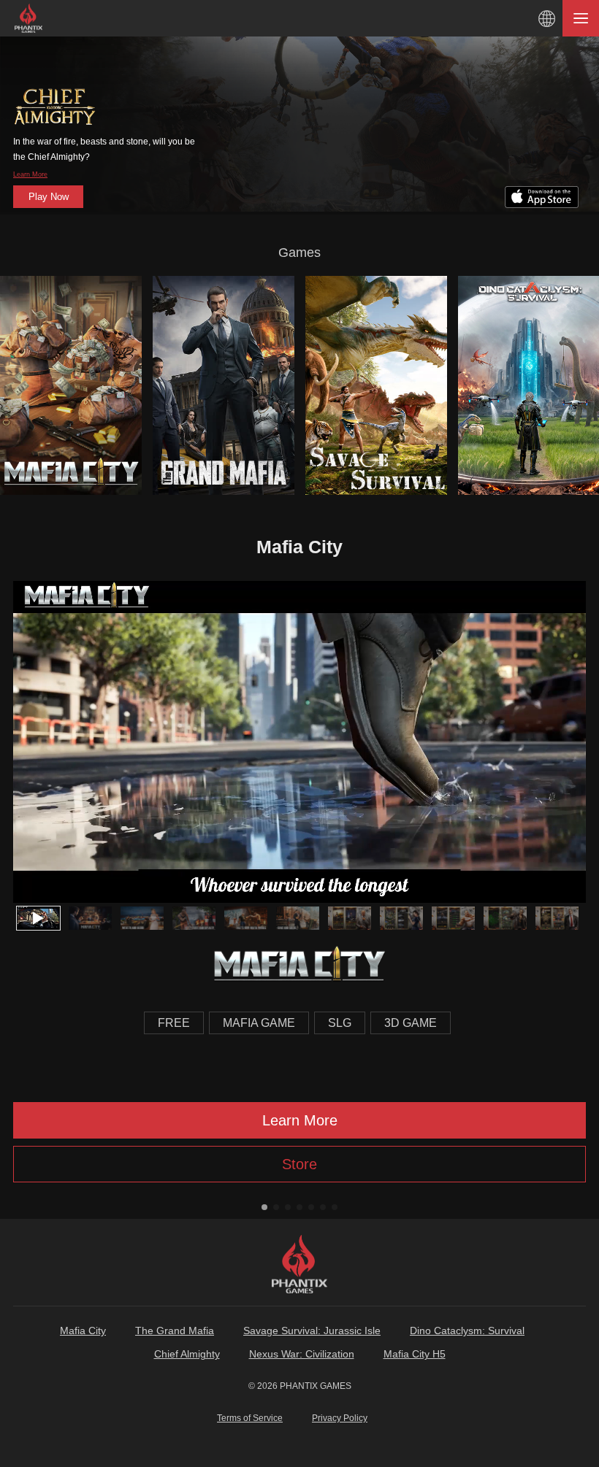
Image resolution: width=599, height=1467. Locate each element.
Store (299, 1164)
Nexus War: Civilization (301, 1354)
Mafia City (83, 1330)
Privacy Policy (339, 1418)
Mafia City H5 (415, 1354)
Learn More (30, 174)
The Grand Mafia (174, 1330)
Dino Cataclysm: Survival (467, 1330)
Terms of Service (250, 1418)
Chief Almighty (187, 1354)
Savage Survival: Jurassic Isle (312, 1330)
